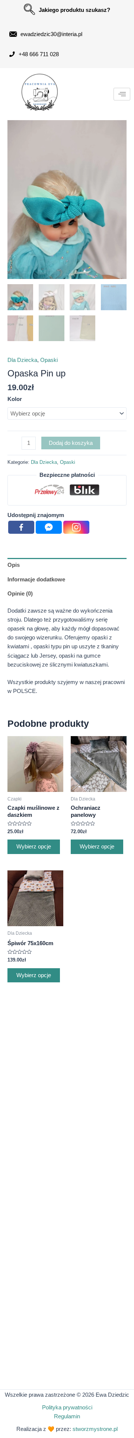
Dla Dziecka (22, 360)
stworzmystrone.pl (95, 1429)
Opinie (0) (20, 594)
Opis (13, 565)
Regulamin (67, 1416)
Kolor (14, 399)
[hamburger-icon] (122, 94)
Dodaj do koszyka (71, 443)
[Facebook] (21, 527)
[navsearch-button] (29, 9)
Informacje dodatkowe (36, 579)
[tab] (67, 565)
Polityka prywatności (67, 1407)
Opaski (49, 360)
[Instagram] (76, 527)
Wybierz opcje (33, 847)
